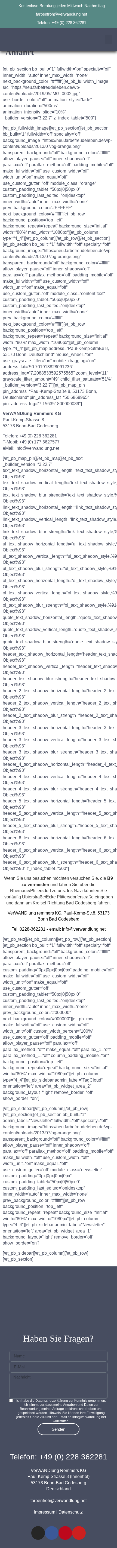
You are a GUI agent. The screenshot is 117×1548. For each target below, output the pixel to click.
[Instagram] (38, 1533)
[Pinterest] (65, 1533)
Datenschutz (71, 1512)
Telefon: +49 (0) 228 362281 (58, 1457)
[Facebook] (52, 1533)
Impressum (44, 1512)
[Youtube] (79, 1533)
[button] (108, 39)
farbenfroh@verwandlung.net (58, 1500)
